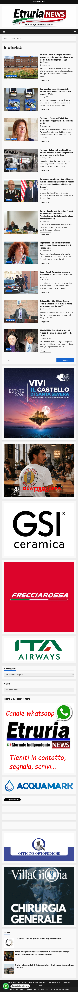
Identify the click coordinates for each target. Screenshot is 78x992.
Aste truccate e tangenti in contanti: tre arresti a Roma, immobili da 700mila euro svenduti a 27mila (21, 99)
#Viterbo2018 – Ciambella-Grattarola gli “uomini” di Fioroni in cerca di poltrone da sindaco (21, 340)
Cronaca (8, 108)
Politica (8, 349)
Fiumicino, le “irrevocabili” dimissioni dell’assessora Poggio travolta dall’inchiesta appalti (21, 129)
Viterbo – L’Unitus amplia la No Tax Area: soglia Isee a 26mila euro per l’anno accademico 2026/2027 (44, 966)
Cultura (7, 932)
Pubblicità (66, 982)
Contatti (38, 985)
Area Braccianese (11, 76)
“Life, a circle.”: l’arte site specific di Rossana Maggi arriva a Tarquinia (38, 938)
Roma (14, 108)
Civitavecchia (10, 320)
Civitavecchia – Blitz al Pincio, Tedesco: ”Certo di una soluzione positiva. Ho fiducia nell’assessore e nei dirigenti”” (21, 311)
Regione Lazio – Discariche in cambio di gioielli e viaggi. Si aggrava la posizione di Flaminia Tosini (21, 253)
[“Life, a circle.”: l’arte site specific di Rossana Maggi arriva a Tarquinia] (9, 943)
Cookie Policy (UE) (54, 982)
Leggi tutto (46, 80)
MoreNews (55, 989)
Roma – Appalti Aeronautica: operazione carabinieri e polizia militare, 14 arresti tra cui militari (21, 282)
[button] (4, 31)
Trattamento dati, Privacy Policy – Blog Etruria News (26, 982)
